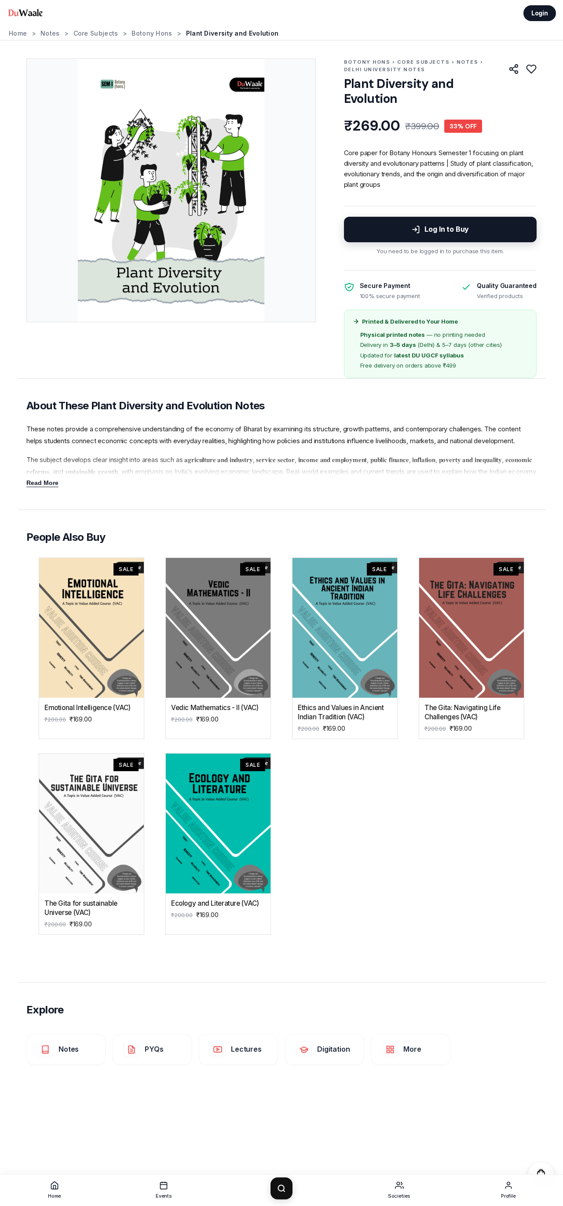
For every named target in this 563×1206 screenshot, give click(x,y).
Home (18, 33)
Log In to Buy (446, 229)
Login (539, 13)
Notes (50, 33)
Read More (42, 482)
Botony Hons (152, 33)
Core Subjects (95, 33)
